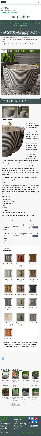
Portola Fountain (25, 380)
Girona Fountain (6, 380)
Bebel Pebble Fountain (15, 398)
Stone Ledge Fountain (35, 381)
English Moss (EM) (20, 280)
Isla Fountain (35, 397)
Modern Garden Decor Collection (21, 39)
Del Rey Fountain (25, 397)
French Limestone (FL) (8, 324)
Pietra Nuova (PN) (33, 265)
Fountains (7, 37)
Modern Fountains (15, 37)
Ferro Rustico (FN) (20, 265)
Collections (8, 44)
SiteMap (17, 428)
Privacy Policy (19, 426)
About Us (17, 419)
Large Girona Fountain (15, 381)
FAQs (2, 421)
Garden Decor (8, 39)
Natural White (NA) (8, 280)
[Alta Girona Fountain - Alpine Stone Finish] (10, 117)
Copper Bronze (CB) (20, 324)
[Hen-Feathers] (20, 17)
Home (2, 37)
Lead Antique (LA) (8, 308)
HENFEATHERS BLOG (9, 13)
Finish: (21, 225)
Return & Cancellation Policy (4, 428)
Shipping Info (5, 424)
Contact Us (4, 433)
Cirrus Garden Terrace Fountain (6, 398)
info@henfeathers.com (8, 10)
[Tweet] (3, 359)
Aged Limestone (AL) (33, 280)
